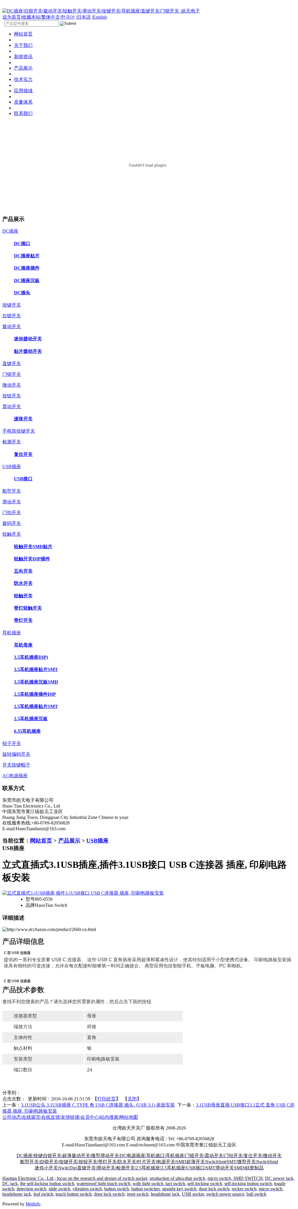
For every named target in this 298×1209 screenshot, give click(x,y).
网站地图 (128, 1117)
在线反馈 (50, 1117)
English (100, 17)
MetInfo (33, 1203)
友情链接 (70, 1117)
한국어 (68, 17)
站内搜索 (109, 1117)
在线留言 (31, 1117)
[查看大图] (83, 893)
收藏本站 (31, 17)
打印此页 (106, 1098)
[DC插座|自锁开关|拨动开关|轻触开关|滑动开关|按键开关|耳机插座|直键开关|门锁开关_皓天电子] (101, 10)
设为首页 (11, 17)
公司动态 (11, 1117)
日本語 (84, 17)
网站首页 (41, 841)
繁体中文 (50, 17)
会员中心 (89, 1117)
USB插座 (97, 841)
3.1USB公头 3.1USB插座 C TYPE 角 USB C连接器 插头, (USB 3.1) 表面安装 (98, 1104)
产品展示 (69, 841)
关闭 (132, 1098)
